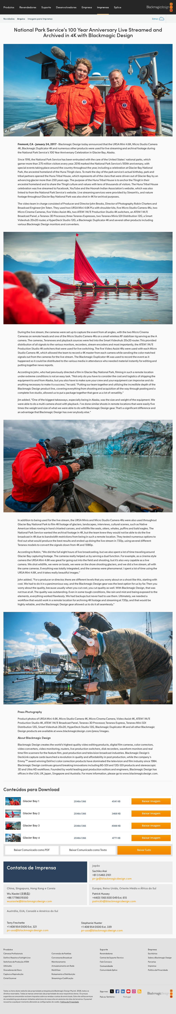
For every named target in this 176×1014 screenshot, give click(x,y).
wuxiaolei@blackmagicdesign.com (29, 901)
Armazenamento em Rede (63, 966)
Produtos (8, 7)
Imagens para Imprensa (40, 18)
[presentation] (8, 90)
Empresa (87, 7)
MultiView (56, 970)
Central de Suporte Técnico (112, 957)
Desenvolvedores (66, 7)
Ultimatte (7, 966)
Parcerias (152, 961)
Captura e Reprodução (13, 974)
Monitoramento (59, 961)
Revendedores (27, 7)
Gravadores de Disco (12, 970)
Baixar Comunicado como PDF (32, 850)
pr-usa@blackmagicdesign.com (27, 930)
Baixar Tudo (144, 850)
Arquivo (21, 18)
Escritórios (152, 953)
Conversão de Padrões (61, 953)
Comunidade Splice (108, 970)
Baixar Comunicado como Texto (88, 850)
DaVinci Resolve (16, 957)
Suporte (46, 7)
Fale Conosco (106, 961)
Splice (117, 7)
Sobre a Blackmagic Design (160, 957)
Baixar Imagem (149, 132)
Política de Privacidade (158, 970)
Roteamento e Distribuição (63, 974)
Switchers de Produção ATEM (16, 961)
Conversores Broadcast (62, 957)
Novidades (9, 18)
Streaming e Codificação (62, 978)
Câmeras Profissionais (13, 953)
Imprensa (103, 7)
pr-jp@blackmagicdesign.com (112, 878)
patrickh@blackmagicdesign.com (114, 901)
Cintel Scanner (9, 978)
